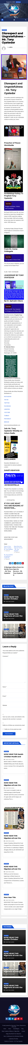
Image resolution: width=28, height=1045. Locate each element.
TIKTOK (6, 399)
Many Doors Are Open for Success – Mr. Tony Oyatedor (18, 570)
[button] (25, 19)
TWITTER (6, 403)
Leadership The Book (13, 1038)
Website (5, 705)
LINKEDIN (7, 409)
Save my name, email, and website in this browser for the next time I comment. (13, 718)
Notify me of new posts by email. (13, 729)
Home (5, 1028)
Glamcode (14, 1026)
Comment (6, 656)
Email (4, 696)
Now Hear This (10, 897)
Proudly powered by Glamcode (9, 1025)
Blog (22, 1028)
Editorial (6, 612)
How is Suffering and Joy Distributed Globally (13, 1036)
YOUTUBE (7, 412)
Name (5, 687)
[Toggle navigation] (14, 20)
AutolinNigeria (16, 1028)
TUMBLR (6, 415)
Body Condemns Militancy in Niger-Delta (10, 1031)
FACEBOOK (7, 406)
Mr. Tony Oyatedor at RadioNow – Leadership (8, 556)
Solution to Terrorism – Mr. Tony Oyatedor (13, 1041)
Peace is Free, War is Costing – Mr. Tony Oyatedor (8, 548)
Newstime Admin (9, 601)
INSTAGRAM (7, 396)
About (9, 1028)
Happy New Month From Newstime (13, 1033)
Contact (23, 1031)
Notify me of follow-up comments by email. (14, 725)
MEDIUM (6, 422)
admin (10, 47)
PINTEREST (7, 418)
